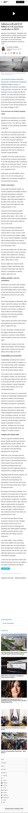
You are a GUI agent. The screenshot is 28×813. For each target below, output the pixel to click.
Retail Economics (6, 89)
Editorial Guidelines (20, 578)
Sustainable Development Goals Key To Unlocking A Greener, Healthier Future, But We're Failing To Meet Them (14, 700)
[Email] (17, 53)
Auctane (15, 84)
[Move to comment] (20, 53)
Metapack (23, 82)
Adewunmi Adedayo (13, 47)
